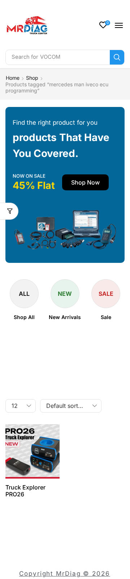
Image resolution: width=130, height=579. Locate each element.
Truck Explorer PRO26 (25, 491)
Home (13, 78)
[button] (105, 24)
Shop (32, 78)
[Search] (117, 57)
